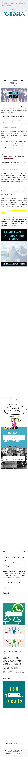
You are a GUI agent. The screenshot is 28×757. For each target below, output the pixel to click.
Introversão (6, 594)
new (5, 551)
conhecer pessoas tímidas (15, 671)
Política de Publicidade (14, 751)
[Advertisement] (14, 32)
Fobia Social (6, 593)
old (23, 551)
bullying (5, 667)
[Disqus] (14, 490)
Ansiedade (6, 591)
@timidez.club (19, 743)
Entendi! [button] (14, 9)
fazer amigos (18, 672)
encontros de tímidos (8, 672)
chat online (20, 667)
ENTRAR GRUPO (15, 225)
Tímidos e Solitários (17, 753)
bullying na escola (12, 667)
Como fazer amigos (16, 397)
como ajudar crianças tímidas (10, 668)
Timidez (24, 397)
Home (7, 750)
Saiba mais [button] (8, 5)
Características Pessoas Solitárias (12, 660)
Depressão (6, 592)
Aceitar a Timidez (8, 656)
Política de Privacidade (17, 750)
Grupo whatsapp (11, 664)
